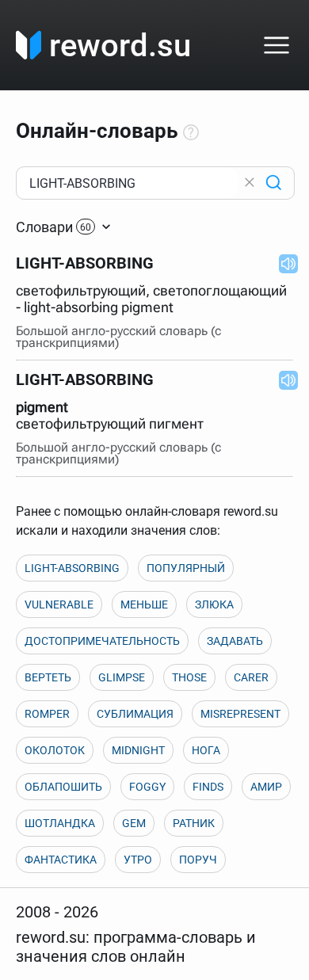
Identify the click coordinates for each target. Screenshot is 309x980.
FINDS (208, 786)
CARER (251, 677)
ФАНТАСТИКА (61, 859)
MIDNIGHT (138, 750)
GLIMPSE (121, 677)
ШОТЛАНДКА (60, 823)
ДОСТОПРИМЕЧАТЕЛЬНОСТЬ (102, 641)
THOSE (189, 677)
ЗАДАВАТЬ (235, 641)
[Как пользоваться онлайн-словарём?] (191, 133)
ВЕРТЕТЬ (48, 677)
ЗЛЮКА (214, 604)
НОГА (206, 750)
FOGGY (147, 786)
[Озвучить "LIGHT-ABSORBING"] (283, 263)
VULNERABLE (59, 604)
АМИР (266, 786)
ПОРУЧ (198, 859)
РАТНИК (194, 823)
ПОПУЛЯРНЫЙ (186, 568)
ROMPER (47, 713)
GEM (134, 823)
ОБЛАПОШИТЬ (63, 786)
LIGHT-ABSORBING (72, 568)
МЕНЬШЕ (144, 604)
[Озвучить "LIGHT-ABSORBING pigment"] (283, 379)
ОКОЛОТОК (55, 750)
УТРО (138, 859)
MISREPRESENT (240, 713)
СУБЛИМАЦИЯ (135, 713)
